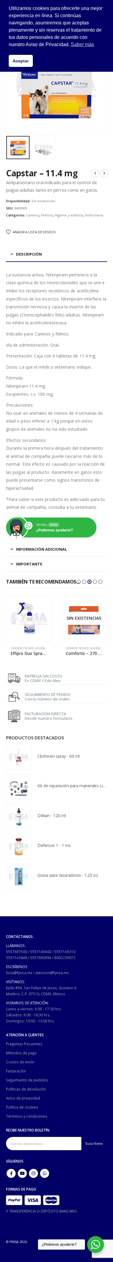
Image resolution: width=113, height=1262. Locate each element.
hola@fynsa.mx (19, 972)
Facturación (16, 1070)
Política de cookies (22, 1107)
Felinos (47, 215)
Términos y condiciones (26, 1116)
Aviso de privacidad (23, 1098)
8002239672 (64, 957)
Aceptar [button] (21, 60)
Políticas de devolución (26, 1089)
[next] (104, 173)
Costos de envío (20, 1061)
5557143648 (16, 957)
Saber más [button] (82, 44)
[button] (13, 83)
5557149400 (40, 951)
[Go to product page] (29, 618)
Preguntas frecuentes (24, 1043)
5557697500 (16, 951)
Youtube (22, 1173)
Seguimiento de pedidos (27, 1080)
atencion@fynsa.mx (52, 972)
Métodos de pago (21, 1052)
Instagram (33, 1173)
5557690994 (40, 957)
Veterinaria (94, 215)
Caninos (32, 215)
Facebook (11, 1173)
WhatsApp (44, 1173)
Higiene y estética (69, 215)
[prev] (95, 173)
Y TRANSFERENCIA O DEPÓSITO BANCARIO (41, 1211)
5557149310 (64, 951)
